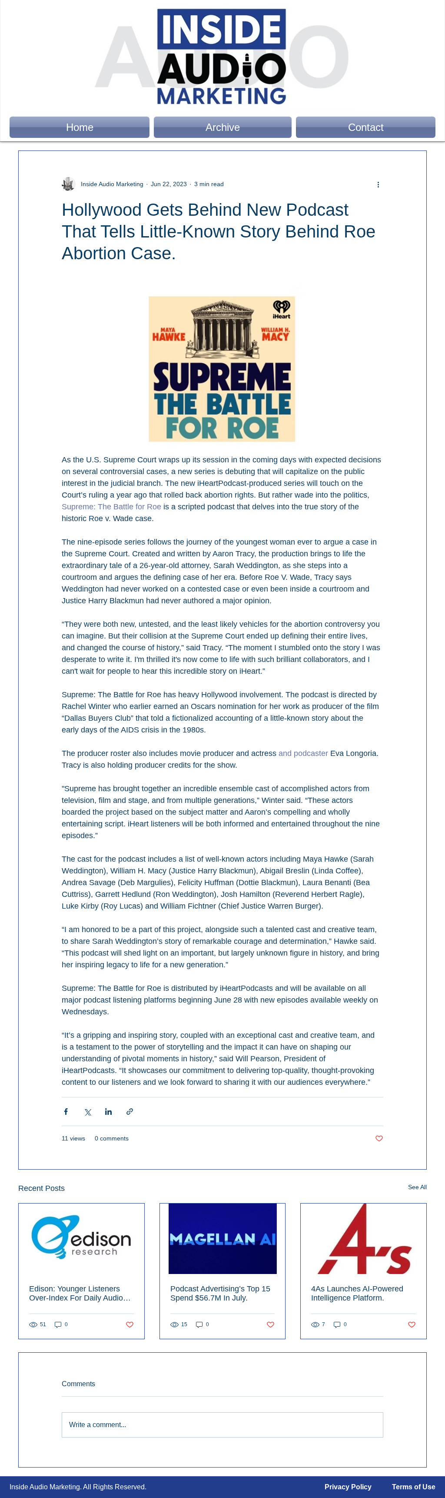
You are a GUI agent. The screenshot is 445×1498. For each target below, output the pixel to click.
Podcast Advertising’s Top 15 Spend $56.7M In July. (220, 1293)
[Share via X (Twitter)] (87, 1111)
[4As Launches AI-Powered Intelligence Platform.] (363, 1239)
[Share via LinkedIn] (108, 1111)
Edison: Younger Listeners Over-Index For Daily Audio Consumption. (76, 1293)
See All (417, 1187)
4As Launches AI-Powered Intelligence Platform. (357, 1293)
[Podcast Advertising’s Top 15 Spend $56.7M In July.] (223, 1239)
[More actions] (378, 184)
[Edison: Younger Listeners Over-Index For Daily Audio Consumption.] (81, 1239)
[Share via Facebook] (66, 1111)
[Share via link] (130, 1111)
